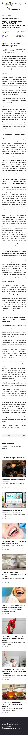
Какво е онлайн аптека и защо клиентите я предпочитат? (12, 511)
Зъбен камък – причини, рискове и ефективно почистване (14, 542)
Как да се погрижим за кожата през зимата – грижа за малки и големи (13, 638)
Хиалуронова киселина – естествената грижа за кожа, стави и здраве (14, 574)
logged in (12, 447)
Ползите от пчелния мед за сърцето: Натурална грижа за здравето (12, 704)
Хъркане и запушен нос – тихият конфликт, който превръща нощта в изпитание (14, 671)
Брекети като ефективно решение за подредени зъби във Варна (13, 606)
